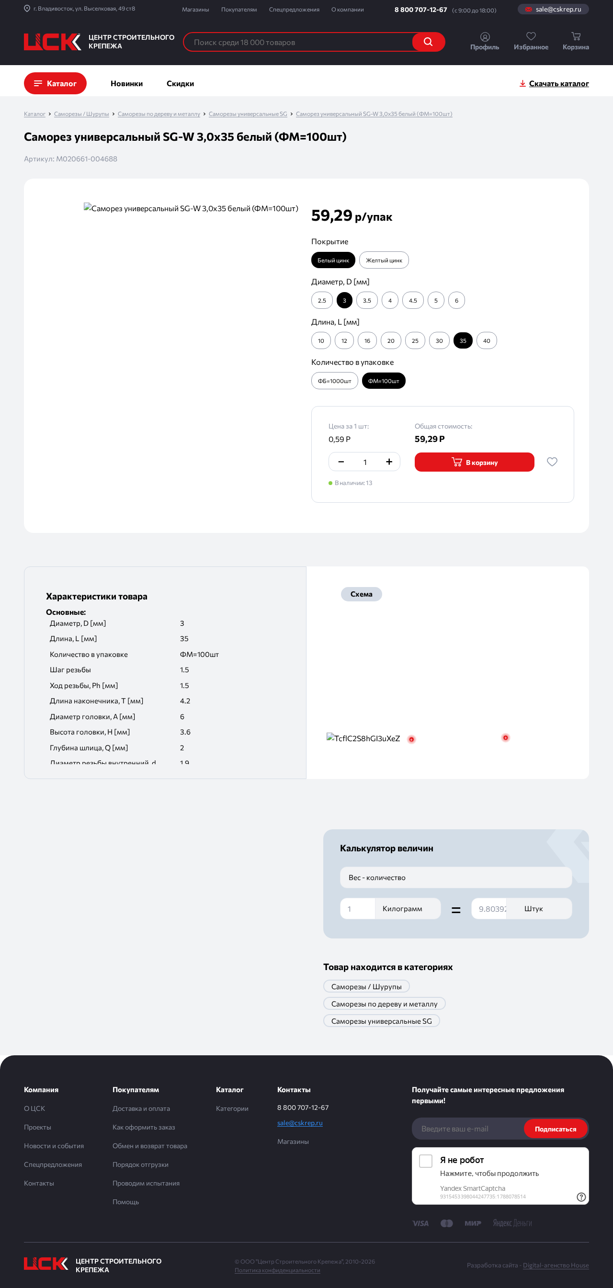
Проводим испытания (146, 1183)
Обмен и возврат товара (150, 1145)
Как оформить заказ (144, 1127)
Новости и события (54, 1145)
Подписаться (556, 1129)
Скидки (180, 83)
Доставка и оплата (141, 1108)
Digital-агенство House (556, 1265)
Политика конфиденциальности (277, 1269)
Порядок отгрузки (141, 1164)
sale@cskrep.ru (558, 9)
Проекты (37, 1127)
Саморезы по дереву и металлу (159, 114)
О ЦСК (34, 1108)
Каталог (34, 114)
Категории (232, 1108)
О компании (347, 9)
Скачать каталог (559, 83)
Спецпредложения (294, 9)
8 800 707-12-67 (421, 9)
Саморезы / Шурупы (81, 114)
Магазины (195, 9)
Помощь (126, 1202)
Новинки (127, 83)
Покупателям (239, 9)
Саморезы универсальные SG (248, 114)
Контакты (39, 1183)
